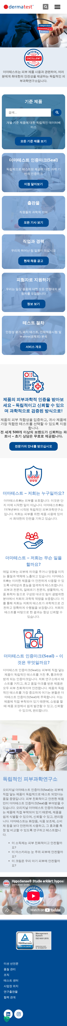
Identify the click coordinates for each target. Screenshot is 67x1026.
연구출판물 (11, 991)
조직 (6, 975)
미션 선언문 (11, 963)
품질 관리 (10, 969)
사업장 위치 (11, 986)
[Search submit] (57, 112)
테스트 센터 (11, 980)
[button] (45, 7)
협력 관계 (10, 997)
